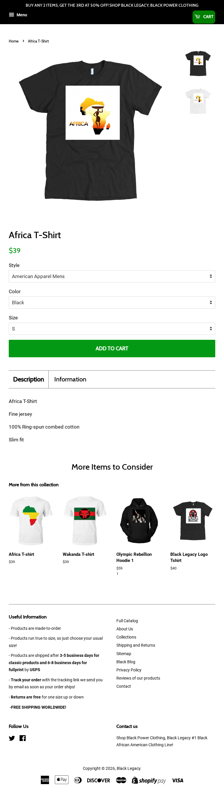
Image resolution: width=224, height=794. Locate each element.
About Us (124, 629)
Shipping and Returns (135, 645)
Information (70, 379)
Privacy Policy (128, 670)
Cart (208, 16)
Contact (123, 686)
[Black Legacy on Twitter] (12, 739)
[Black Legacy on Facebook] (22, 739)
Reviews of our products (138, 678)
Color (15, 291)
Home (14, 41)
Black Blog (125, 661)
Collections (126, 637)
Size (13, 318)
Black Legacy (128, 768)
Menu (21, 15)
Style (14, 265)
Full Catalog (127, 620)
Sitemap (123, 653)
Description (28, 379)
